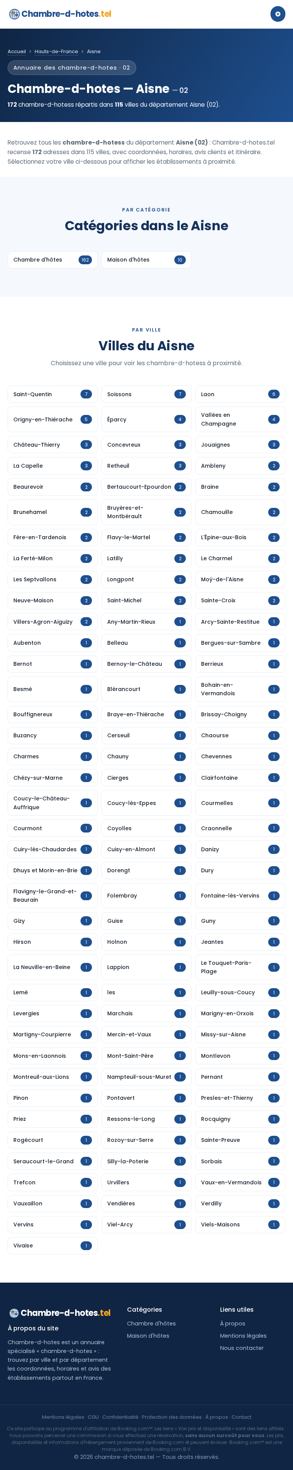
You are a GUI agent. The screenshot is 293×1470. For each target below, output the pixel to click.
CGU (93, 1417)
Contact (241, 1417)
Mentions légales (243, 1336)
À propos (232, 1323)
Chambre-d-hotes (66, 14)
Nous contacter (242, 1348)
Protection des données (172, 1417)
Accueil (17, 51)
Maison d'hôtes (148, 1336)
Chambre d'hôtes (151, 1323)
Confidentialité (120, 1417)
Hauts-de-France (56, 51)
